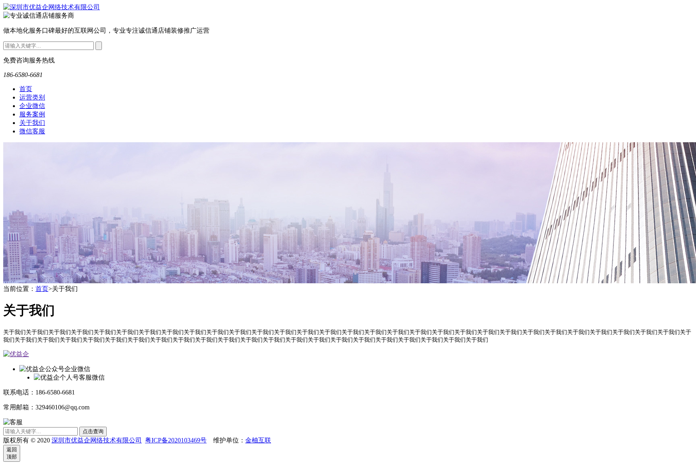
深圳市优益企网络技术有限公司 (97, 440)
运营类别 (32, 97)
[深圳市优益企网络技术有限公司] (51, 7)
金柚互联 (258, 440)
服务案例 (32, 114)
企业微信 (32, 105)
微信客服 (32, 131)
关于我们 (32, 122)
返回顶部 (11, 453)
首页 (25, 88)
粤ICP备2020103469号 (176, 440)
